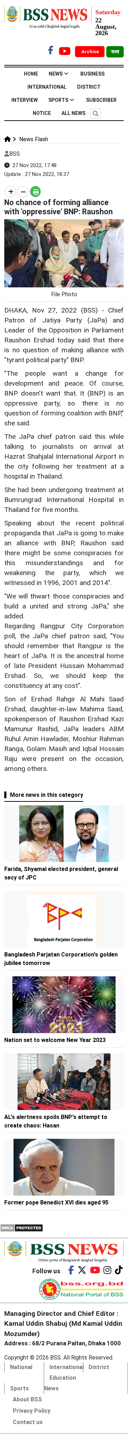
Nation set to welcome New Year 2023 (55, 1040)
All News (73, 113)
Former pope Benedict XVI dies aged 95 (56, 1202)
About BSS (27, 1399)
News (56, 74)
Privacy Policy (31, 1410)
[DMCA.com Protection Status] (21, 1227)
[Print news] (35, 191)
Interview (24, 100)
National (21, 1367)
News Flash (33, 139)
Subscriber (101, 100)
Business (92, 74)
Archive (90, 51)
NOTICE (42, 113)
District (89, 87)
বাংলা (115, 52)
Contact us (28, 1422)
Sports (58, 100)
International (46, 87)
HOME (31, 74)
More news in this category (46, 795)
